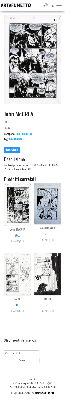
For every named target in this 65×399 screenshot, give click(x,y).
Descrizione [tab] (12, 150)
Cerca (22, 360)
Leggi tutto (18, 240)
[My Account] (52, 6)
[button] (56, 20)
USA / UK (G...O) (24, 134)
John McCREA (15, 139)
